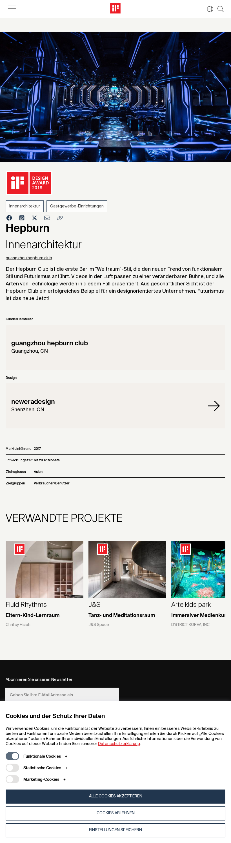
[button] (207, 9)
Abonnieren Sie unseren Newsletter (39, 680)
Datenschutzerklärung (119, 744)
